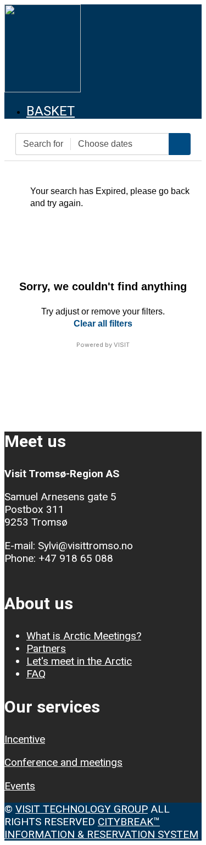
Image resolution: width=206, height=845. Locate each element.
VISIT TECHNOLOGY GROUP (81, 809)
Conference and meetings (63, 762)
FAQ (36, 673)
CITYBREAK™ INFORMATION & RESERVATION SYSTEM (101, 828)
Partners (46, 648)
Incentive (24, 739)
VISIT (122, 345)
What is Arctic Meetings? (83, 635)
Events (19, 786)
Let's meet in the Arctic (79, 661)
